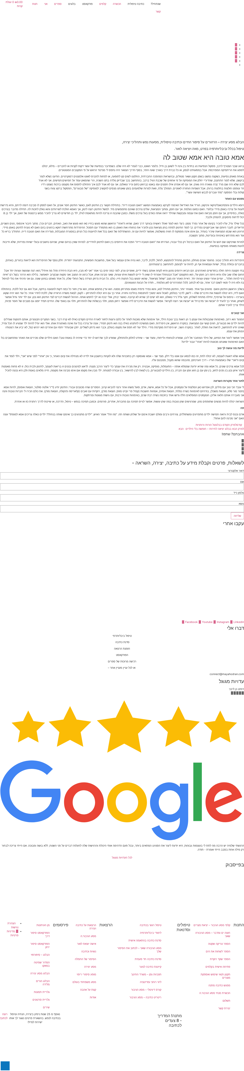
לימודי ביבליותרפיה (150, 932)
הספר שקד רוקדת (220, 959)
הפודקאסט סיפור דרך (40, 934)
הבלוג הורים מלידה (43, 982)
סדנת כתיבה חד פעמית (148, 959)
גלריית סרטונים (41, 999)
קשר (158, 11)
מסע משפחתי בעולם (84, 982)
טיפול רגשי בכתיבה (150, 925)
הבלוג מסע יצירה (40, 973)
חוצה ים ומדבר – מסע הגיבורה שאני (212, 934)
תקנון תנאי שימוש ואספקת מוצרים (215, 976)
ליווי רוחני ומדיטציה (150, 982)
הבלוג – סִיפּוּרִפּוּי (40, 954)
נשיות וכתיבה (88, 951)
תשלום (226, 1000)
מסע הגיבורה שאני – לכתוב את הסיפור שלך (139, 949)
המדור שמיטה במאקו (42, 964)
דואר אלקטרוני (236, 470)
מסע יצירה (90, 966)
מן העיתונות (43, 925)
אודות (93, 997)
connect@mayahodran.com (227, 674)
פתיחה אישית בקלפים (217, 966)
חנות (35, 3)
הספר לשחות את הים (218, 951)
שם (242, 481)
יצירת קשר (224, 1008)
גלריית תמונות (42, 992)
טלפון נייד (238, 492)
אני (45, 3)
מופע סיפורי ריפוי (86, 974)
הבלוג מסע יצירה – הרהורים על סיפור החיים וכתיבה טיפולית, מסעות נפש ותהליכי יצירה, (183, 142)
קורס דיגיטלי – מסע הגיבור (146, 989)
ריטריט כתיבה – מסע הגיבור (145, 997)
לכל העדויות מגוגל (122, 857)
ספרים (58, 3)
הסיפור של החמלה (85, 959)
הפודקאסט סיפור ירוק (40, 945)
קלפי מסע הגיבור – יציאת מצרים (212, 925)
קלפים (102, 3)
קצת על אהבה (88, 989)
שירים (46, 1007)
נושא (241, 503)
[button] (122, 441)
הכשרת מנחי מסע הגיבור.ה (214, 993)
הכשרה (117, 3)
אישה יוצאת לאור (86, 943)
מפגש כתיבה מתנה (219, 985)
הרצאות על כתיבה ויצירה (86, 926)
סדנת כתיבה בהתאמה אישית (144, 940)
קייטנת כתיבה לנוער (150, 966)
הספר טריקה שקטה (219, 943)
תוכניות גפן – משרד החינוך (146, 974)
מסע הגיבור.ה (88, 936)
